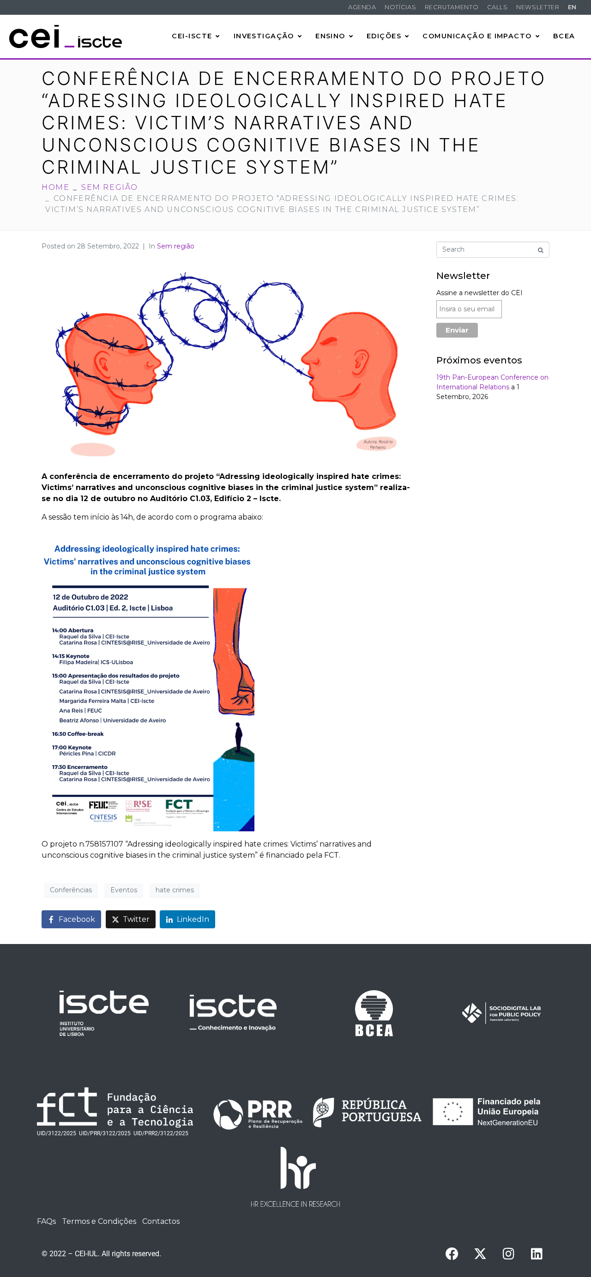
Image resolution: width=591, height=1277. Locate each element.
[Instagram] (508, 1254)
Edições (384, 36)
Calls (497, 7)
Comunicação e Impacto (476, 36)
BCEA (564, 36)
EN (572, 7)
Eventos (123, 890)
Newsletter (537, 7)
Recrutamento (452, 7)
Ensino (330, 36)
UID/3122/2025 (56, 1133)
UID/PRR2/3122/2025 (160, 1133)
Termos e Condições (99, 1221)
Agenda (362, 7)
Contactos (161, 1221)
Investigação (264, 36)
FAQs (46, 1221)
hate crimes (175, 890)
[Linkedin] (536, 1254)
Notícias (400, 7)
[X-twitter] (480, 1254)
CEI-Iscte (192, 36)
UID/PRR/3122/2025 (105, 1133)
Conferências (71, 890)
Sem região (175, 246)
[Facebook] (452, 1254)
